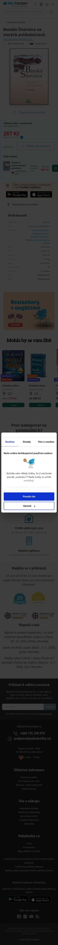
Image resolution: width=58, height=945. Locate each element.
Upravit (27, 505)
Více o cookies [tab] (46, 441)
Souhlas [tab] (10, 441)
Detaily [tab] (27, 441)
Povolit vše (29, 496)
